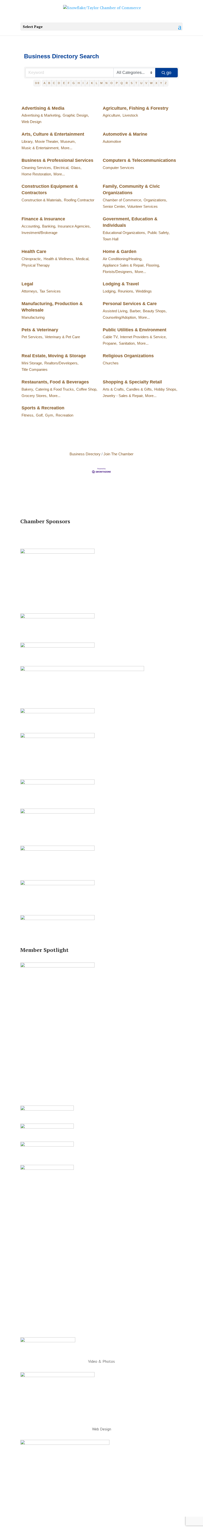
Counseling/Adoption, (120, 317)
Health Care (34, 251)
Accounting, (31, 226)
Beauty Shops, (155, 311)
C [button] (54, 83)
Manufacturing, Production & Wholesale (52, 307)
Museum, (68, 141)
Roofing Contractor (79, 200)
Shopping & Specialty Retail (132, 381)
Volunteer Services (142, 206)
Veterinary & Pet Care (62, 337)
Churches (111, 363)
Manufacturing (33, 317)
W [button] (151, 83)
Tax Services (50, 291)
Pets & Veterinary (40, 329)
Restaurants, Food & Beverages (55, 381)
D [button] (59, 83)
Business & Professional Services (57, 160)
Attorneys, (30, 291)
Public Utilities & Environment (134, 329)
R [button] (127, 83)
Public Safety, (159, 232)
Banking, (49, 226)
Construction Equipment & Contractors (50, 189)
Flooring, (153, 265)
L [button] (96, 83)
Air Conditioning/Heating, (122, 259)
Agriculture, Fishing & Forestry (135, 108)
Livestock (130, 115)
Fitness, (28, 415)
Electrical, (61, 168)
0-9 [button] (37, 83)
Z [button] (166, 83)
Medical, (82, 259)
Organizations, (155, 200)
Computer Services (118, 168)
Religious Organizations (128, 355)
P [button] (117, 83)
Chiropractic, (32, 259)
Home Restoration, (37, 174)
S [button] (131, 83)
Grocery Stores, (35, 396)
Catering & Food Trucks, (55, 389)
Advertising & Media (43, 108)
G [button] (74, 83)
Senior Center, (114, 206)
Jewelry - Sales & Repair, (123, 396)
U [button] (141, 83)
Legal (27, 283)
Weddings (144, 291)
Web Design (31, 122)
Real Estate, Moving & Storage (54, 355)
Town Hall (110, 239)
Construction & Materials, (42, 200)
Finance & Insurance (43, 218)
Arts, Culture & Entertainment (53, 134)
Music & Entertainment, (40, 148)
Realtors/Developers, (61, 363)
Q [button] (122, 83)
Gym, (49, 415)
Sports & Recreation (43, 407)
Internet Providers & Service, (143, 337)
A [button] (44, 83)
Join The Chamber (118, 454)
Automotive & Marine (125, 134)
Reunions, (126, 291)
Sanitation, (127, 343)
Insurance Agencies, (74, 226)
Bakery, (28, 389)
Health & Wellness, (59, 259)
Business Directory (85, 454)
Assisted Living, (115, 311)
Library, (27, 141)
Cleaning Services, (37, 168)
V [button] (146, 83)
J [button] (87, 83)
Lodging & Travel (121, 283)
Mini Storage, (32, 363)
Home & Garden (119, 251)
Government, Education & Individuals (130, 222)
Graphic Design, (76, 115)
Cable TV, (111, 337)
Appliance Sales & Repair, (124, 265)
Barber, (135, 311)
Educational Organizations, (124, 232)
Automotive (112, 141)
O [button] (111, 83)
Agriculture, (112, 115)
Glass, (76, 168)
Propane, (110, 343)
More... (66, 148)
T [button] (136, 83)
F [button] (69, 83)
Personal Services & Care (130, 303)
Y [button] (161, 83)
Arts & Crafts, (114, 389)
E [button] (64, 83)
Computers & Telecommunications (139, 160)
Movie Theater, (47, 141)
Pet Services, (32, 337)
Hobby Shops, (165, 389)
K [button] (92, 83)
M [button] (101, 83)
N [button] (106, 83)
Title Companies (35, 369)
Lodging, (109, 291)
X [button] (156, 83)
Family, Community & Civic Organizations (131, 189)
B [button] (49, 83)
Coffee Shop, (86, 389)
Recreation (64, 415)
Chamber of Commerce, (122, 200)
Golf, (40, 415)
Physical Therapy (36, 265)
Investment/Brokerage (39, 232)
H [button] (79, 83)
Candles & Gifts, (139, 389)
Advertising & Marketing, (41, 115)
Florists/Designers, (118, 272)
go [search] (168, 72)
